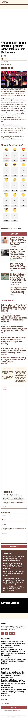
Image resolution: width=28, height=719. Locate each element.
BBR (6, 228)
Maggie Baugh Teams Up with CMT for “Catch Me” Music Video (7, 377)
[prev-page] (2, 608)
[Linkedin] (5, 505)
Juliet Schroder (12, 59)
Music (12, 270)
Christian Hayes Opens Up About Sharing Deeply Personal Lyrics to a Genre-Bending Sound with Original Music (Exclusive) (13, 341)
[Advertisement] (14, 24)
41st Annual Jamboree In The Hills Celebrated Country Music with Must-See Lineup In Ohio (20, 379)
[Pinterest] (9, 68)
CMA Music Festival (15, 284)
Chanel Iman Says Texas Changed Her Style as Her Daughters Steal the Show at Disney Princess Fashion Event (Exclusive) (18, 240)
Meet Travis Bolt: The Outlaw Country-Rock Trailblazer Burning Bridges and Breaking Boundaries (18, 266)
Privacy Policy (16, 710)
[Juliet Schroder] (2, 59)
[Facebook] (2, 68)
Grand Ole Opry (11, 228)
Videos (12, 295)
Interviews (13, 246)
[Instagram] (3, 505)
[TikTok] (8, 505)
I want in (13, 707)
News (4, 56)
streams (13, 132)
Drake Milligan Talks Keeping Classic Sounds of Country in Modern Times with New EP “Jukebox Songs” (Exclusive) (13, 351)
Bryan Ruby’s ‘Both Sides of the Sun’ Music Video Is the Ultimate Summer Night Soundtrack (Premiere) (18, 290)
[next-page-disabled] (25, 608)
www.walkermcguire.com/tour (13, 140)
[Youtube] (13, 633)
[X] (5, 68)
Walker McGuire (19, 228)
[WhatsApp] (12, 68)
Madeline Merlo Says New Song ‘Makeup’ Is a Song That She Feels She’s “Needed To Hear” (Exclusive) (13, 360)
